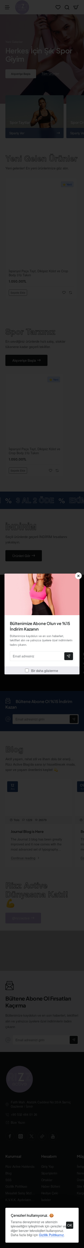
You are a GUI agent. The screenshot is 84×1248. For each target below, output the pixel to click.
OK (69, 1225)
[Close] (78, 575)
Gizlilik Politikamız (51, 1235)
